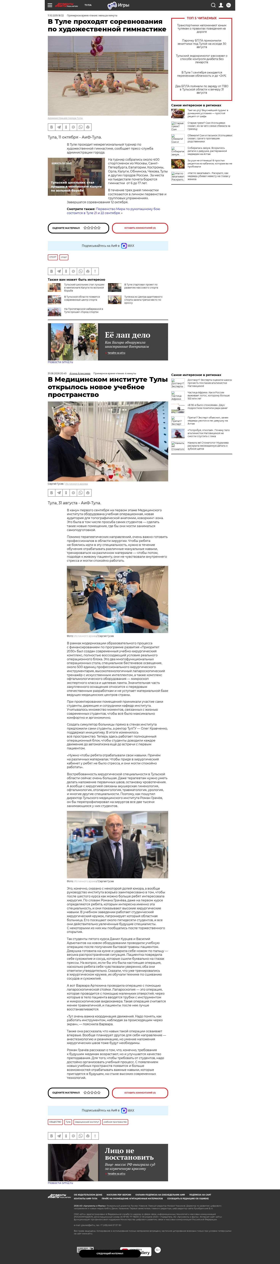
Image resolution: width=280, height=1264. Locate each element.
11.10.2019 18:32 (56, 15)
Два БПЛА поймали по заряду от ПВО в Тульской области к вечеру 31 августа (201, 89)
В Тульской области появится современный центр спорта (82, 298)
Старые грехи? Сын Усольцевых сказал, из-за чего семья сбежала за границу (209, 125)
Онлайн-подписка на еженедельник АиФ (160, 1195)
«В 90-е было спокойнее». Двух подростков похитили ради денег (208, 406)
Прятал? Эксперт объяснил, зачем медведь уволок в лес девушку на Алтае (208, 420)
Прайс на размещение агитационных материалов (132, 1198)
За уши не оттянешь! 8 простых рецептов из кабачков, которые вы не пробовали (210, 163)
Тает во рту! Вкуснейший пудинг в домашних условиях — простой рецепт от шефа (208, 113)
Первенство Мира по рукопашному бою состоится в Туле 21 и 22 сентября (113, 211)
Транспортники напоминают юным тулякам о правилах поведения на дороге (201, 28)
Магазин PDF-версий (119, 1195)
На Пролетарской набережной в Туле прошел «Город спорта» (83, 310)
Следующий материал (110, 1253)
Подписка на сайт (200, 1195)
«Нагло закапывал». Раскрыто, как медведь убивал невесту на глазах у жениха (209, 176)
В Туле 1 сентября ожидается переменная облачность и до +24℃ (201, 74)
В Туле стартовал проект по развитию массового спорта (141, 286)
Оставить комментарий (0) (140, 228)
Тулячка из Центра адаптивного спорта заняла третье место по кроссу (143, 299)
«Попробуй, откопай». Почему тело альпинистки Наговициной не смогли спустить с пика (209, 433)
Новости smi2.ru (60, 362)
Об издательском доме (88, 1195)
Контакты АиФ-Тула (85, 1198)
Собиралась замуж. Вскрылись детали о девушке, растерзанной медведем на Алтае (207, 151)
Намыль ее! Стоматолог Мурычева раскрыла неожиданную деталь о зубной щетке (208, 445)
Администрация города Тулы (65, 118)
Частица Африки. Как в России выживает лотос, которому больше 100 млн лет (209, 395)
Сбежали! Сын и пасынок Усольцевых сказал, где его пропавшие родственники (210, 138)
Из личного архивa (76, 483)
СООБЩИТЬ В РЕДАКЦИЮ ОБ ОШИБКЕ (188, 1198)
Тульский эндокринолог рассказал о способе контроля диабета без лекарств (201, 59)
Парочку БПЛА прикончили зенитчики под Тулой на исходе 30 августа (202, 44)
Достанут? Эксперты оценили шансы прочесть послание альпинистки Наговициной (210, 382)
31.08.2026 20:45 (57, 373)
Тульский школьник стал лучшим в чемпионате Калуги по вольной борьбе (84, 287)
